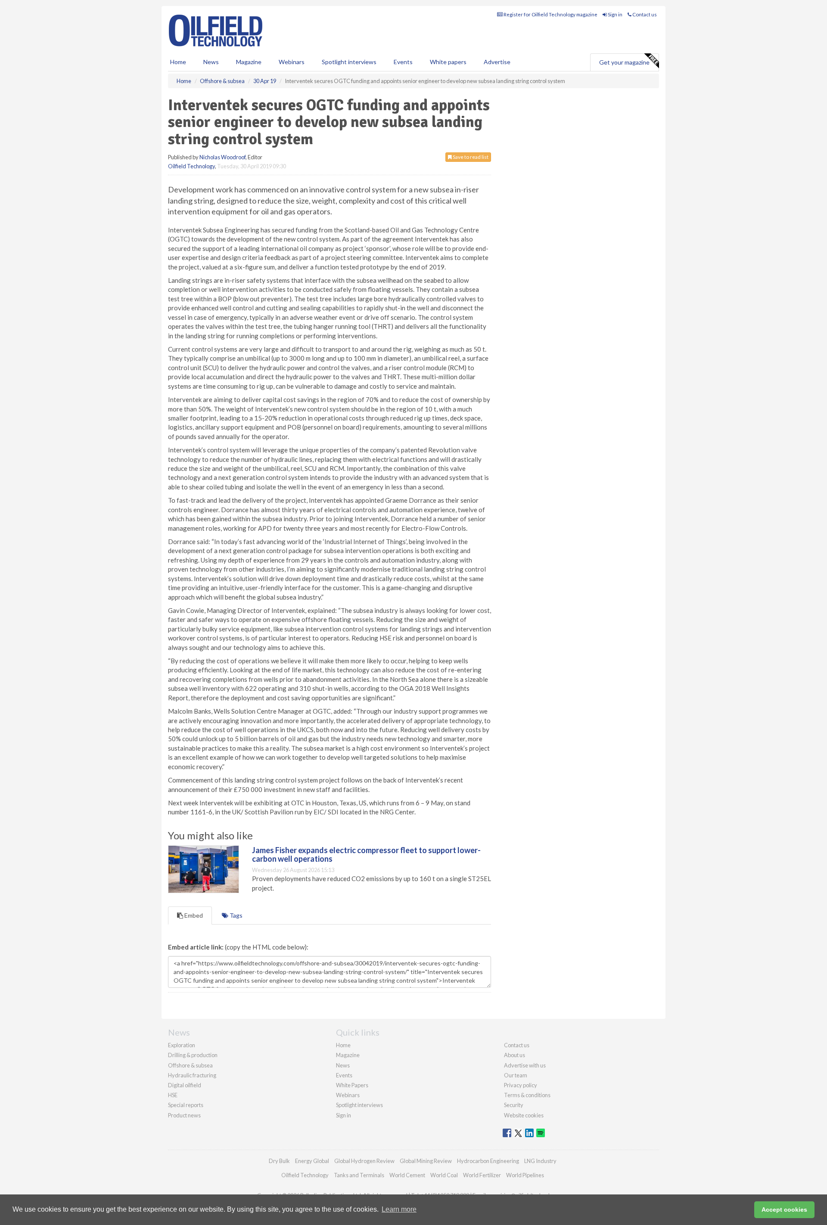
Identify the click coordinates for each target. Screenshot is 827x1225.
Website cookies (524, 1115)
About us (514, 1055)
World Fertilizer (482, 1175)
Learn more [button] (399, 1209)
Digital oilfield (184, 1085)
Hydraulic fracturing (192, 1075)
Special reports (185, 1104)
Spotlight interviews (349, 61)
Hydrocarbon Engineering (488, 1160)
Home (178, 61)
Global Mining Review (426, 1160)
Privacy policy (520, 1085)
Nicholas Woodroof (222, 157)
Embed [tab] (193, 915)
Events (403, 61)
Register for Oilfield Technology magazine (550, 14)
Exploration (181, 1045)
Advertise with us (525, 1065)
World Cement (407, 1175)
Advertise (497, 61)
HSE (172, 1095)
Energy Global (312, 1160)
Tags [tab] (235, 915)
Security (513, 1104)
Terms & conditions (527, 1095)
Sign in (614, 14)
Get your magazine (624, 62)
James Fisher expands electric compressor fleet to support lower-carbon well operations (366, 854)
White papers (448, 61)
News (343, 1065)
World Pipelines (525, 1175)
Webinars (292, 61)
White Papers (352, 1085)
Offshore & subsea (190, 1065)
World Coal (444, 1175)
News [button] (211, 61)
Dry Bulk (279, 1160)
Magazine (248, 61)
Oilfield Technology (191, 166)
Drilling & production (193, 1055)
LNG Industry (540, 1160)
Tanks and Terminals (359, 1175)
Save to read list (470, 157)
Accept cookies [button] (784, 1209)
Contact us (644, 14)
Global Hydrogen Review (364, 1160)
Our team (515, 1075)
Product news (184, 1115)
